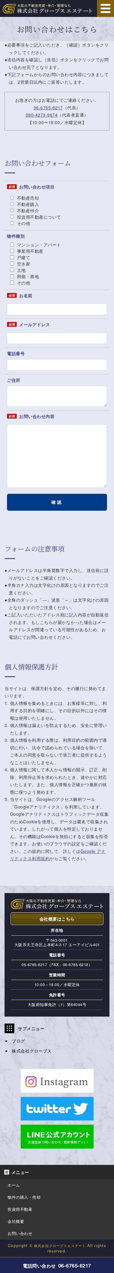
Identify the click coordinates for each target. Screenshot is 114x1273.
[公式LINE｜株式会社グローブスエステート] (57, 1145)
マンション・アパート (38, 245)
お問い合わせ (20, 1233)
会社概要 (16, 1221)
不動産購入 (27, 204)
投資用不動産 (20, 1209)
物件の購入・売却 (24, 1197)
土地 (21, 270)
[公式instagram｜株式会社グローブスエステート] (57, 1089)
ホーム (14, 1185)
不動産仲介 (27, 210)
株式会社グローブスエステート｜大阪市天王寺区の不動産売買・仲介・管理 (47, 8)
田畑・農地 (27, 276)
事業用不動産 (29, 251)
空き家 (23, 264)
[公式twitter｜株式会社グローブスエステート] (57, 1117)
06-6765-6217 (48, 107)
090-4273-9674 (42, 115)
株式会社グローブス (32, 1051)
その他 (23, 223)
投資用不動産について (38, 217)
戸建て (23, 257)
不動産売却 (27, 198)
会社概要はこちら (57, 919)
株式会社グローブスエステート (60, 1245)
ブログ (18, 1041)
